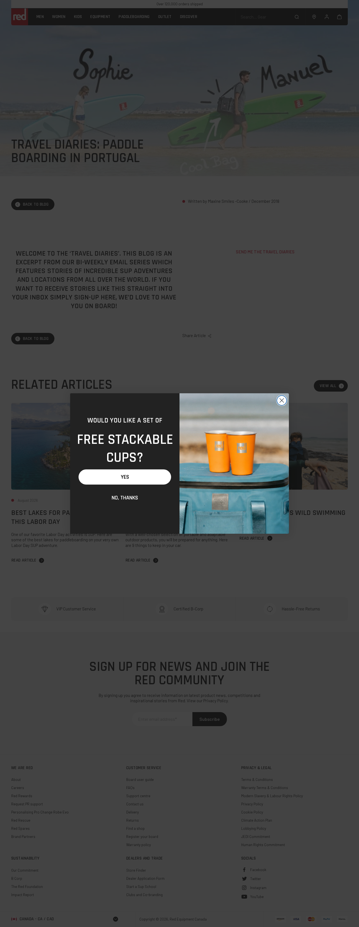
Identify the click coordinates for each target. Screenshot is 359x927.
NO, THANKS (125, 497)
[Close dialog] (282, 400)
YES (125, 477)
